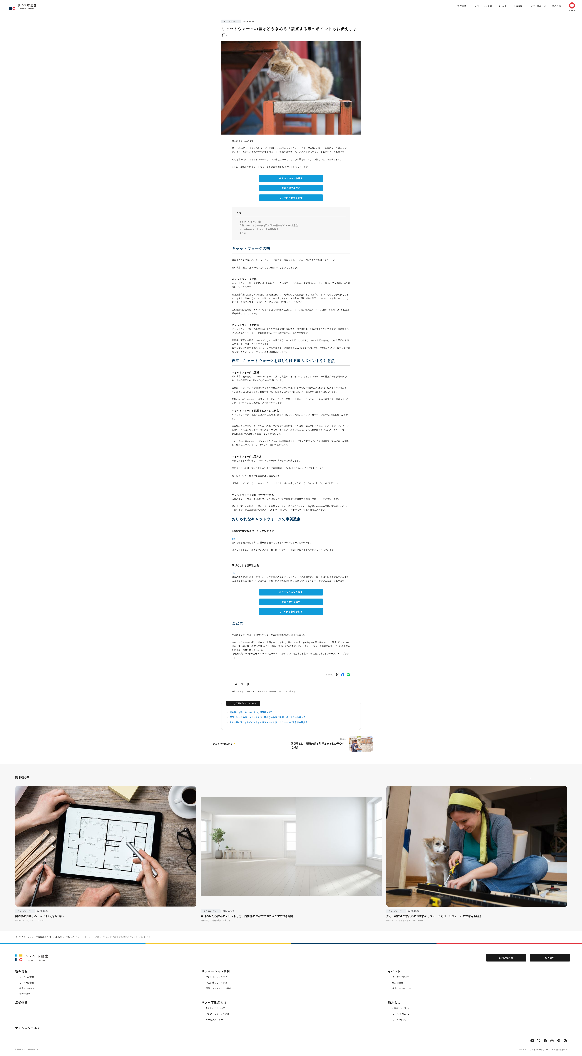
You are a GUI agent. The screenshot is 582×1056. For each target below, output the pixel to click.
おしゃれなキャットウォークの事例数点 (258, 229)
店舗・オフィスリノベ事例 (218, 988)
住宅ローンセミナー (401, 988)
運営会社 (522, 1050)
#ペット (251, 691)
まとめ (242, 233)
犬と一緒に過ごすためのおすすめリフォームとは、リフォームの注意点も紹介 (267, 722)
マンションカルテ (27, 1028)
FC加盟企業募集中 (559, 1050)
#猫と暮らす (238, 691)
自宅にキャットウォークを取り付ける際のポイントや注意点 (268, 225)
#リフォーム (418, 920)
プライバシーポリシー (539, 1050)
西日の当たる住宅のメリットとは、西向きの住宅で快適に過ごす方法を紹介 (266, 717)
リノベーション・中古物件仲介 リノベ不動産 (40, 937)
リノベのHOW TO (401, 1014)
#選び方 (226, 920)
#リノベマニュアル (35, 920)
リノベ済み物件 (26, 977)
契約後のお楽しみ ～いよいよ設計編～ (249, 712)
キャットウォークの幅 (250, 221)
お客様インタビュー (401, 1008)
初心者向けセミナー (401, 977)
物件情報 (461, 6)
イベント (502, 6)
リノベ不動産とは (537, 6)
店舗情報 (517, 6)
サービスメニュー (214, 1020)
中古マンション (26, 988)
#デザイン (19, 920)
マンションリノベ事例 (216, 977)
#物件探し (205, 920)
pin (233, 539)
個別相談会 (397, 983)
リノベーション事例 (482, 6)
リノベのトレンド (400, 1020)
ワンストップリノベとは (217, 1014)
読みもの (556, 6)
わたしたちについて (215, 1008)
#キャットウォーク (267, 691)
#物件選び (216, 920)
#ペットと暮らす (287, 691)
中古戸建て (24, 994)
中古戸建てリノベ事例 (216, 983)
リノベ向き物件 (26, 983)
